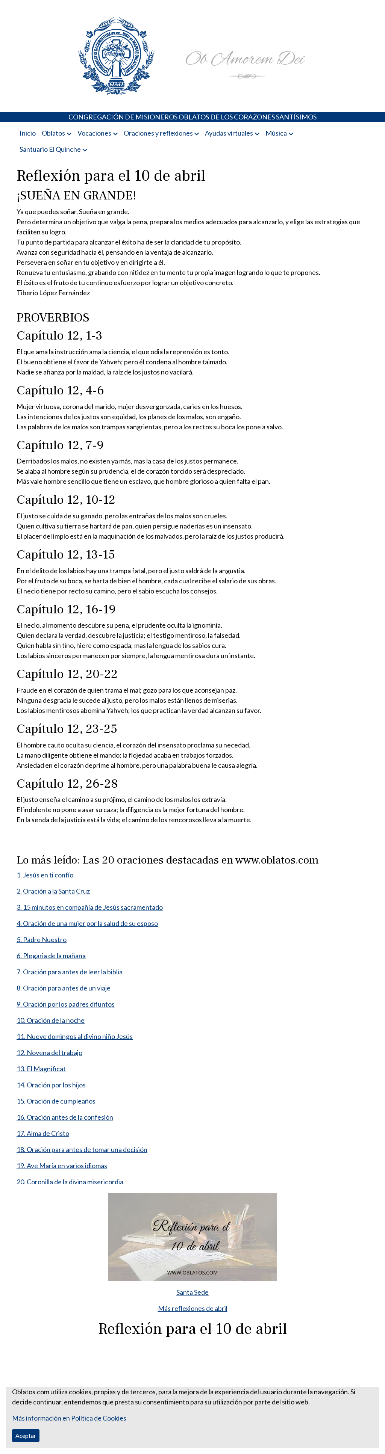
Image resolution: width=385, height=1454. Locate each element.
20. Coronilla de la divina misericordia (70, 1182)
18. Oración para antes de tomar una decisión (82, 1149)
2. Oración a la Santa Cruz (53, 891)
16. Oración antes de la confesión (65, 1117)
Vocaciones (94, 133)
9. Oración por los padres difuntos (66, 1004)
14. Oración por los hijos (51, 1085)
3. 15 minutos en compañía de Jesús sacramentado (90, 907)
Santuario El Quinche (50, 149)
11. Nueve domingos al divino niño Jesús (75, 1036)
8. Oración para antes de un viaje (64, 988)
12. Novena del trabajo (49, 1052)
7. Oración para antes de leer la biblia (70, 972)
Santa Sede (192, 1292)
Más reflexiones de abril (192, 1308)
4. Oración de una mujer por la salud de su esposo (87, 923)
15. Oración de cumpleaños (56, 1101)
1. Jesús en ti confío (45, 875)
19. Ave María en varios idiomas (62, 1165)
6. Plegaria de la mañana (51, 955)
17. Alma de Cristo (43, 1133)
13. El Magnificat (41, 1068)
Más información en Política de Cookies (69, 1418)
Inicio (28, 133)
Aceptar (25, 1435)
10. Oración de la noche (51, 1020)
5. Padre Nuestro (42, 939)
